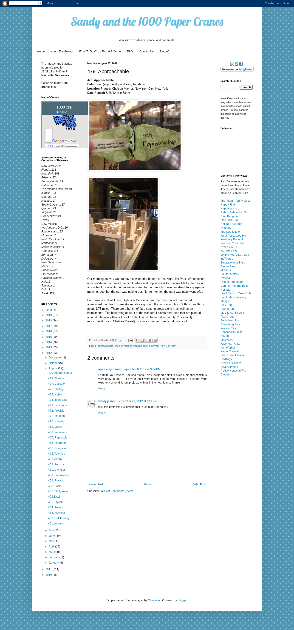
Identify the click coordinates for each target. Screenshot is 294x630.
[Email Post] (130, 340)
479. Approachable (60, 373)
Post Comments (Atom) (118, 491)
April (52, 546)
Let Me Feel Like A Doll (234, 254)
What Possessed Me (233, 235)
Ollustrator (154, 600)
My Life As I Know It (232, 312)
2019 (49, 315)
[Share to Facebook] (151, 340)
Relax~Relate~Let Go (234, 212)
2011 (49, 569)
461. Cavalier (56, 469)
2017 (49, 326)
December (55, 357)
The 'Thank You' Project (235, 200)
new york (154, 345)
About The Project (62, 51)
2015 (49, 336)
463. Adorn (55, 459)
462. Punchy (56, 464)
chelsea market (123, 345)
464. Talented (56, 453)
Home (41, 51)
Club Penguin (229, 216)
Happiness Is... (229, 208)
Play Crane (227, 316)
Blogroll (164, 51)
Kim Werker (227, 347)
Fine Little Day (229, 220)
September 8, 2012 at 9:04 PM (141, 369)
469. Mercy (55, 426)
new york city (168, 345)
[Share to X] (146, 340)
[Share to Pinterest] (155, 340)
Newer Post (95, 484)
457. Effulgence (58, 491)
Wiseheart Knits (230, 343)
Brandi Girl (227, 309)
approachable (105, 345)
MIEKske (226, 270)
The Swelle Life (230, 231)
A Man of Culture (230, 363)
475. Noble (55, 394)
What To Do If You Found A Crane (100, 51)
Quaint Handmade (231, 282)
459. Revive (55, 480)
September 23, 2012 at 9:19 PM (137, 401)
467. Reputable (58, 437)
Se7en (224, 336)
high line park (140, 345)
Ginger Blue (227, 266)
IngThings (226, 258)
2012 (49, 353)
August (53, 368)
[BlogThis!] (142, 340)
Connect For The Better (234, 285)
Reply (102, 388)
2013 (49, 347)
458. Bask (54, 486)
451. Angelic (56, 523)
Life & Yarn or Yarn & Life (236, 293)
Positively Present (231, 239)
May (52, 541)
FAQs (130, 51)
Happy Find (227, 204)
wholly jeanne (107, 401)
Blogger (182, 600)
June (52, 535)
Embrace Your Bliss (232, 262)
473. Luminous (57, 405)
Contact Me (146, 51)
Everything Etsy (230, 324)
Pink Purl (226, 305)
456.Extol (54, 496)
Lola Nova (226, 339)
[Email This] (138, 340)
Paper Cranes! (229, 351)
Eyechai (225, 278)
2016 (49, 331)
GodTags (226, 359)
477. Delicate (56, 383)
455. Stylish (55, 502)
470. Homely (56, 421)
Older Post (199, 484)
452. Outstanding (59, 518)
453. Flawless (56, 512)
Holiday (225, 289)
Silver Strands (229, 367)
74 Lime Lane (229, 251)
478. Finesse (56, 378)
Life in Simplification (233, 355)
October (54, 363)
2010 (49, 574)
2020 (49, 310)
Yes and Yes (228, 328)
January (54, 562)
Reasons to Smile (231, 332)
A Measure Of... (229, 247)
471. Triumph (56, 416)
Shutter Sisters (229, 274)
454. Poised (55, 507)
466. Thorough (57, 442)
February (55, 557)
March (53, 551)
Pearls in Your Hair (232, 243)
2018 (49, 320)
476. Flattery (56, 389)
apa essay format (109, 369)
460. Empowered (59, 475)
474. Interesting (58, 399)
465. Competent (58, 448)
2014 (49, 342)
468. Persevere (57, 432)
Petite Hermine (229, 320)
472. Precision (57, 410)
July (51, 530)
